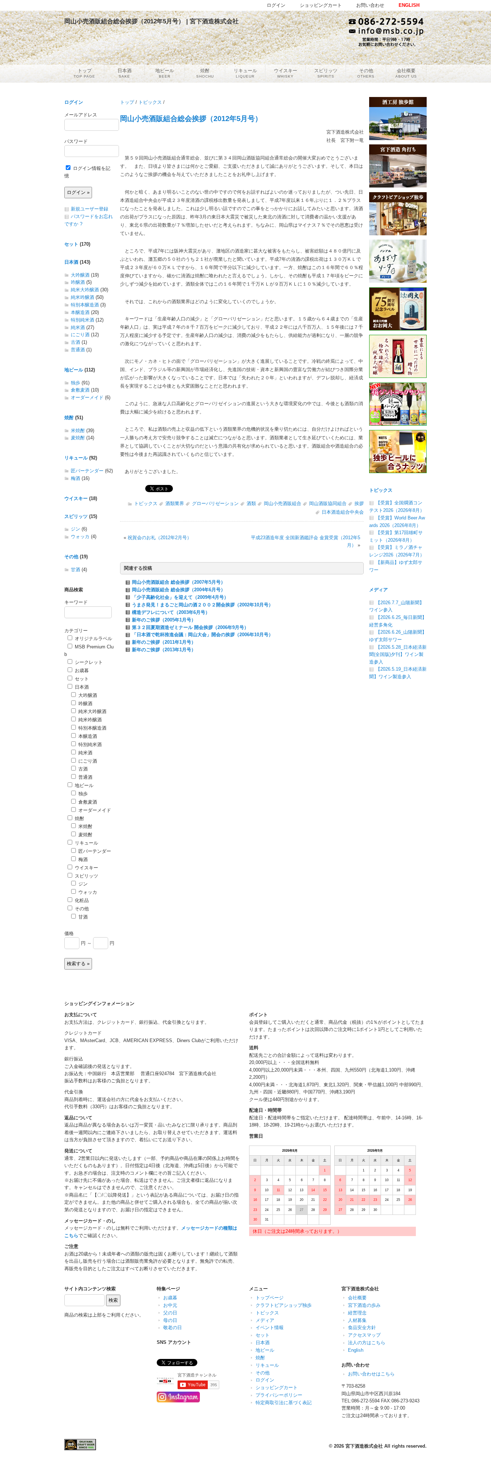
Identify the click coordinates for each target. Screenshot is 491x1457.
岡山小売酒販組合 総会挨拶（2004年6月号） (178, 589)
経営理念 (357, 1312)
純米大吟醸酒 (85, 289)
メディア (378, 589)
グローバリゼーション (215, 503)
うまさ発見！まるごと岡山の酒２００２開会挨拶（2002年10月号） (202, 604)
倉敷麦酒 (80, 390)
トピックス (150, 102)
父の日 (170, 1312)
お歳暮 (81, 670)
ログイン (73, 102)
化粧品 (81, 900)
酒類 (251, 503)
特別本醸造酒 (85, 304)
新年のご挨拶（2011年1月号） (164, 642)
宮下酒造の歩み (364, 1305)
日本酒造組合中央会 (343, 512)
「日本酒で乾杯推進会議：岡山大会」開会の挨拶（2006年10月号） (202, 634)
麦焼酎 (78, 437)
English (355, 1350)
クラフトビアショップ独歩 (284, 1305)
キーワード (76, 602)
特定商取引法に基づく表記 (284, 1402)
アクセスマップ (364, 1335)
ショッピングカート (277, 1387)
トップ (127, 102)
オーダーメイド (87, 397)
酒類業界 (174, 503)
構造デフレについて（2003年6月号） (171, 612)
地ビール (73, 370)
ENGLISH (409, 5)
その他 (71, 556)
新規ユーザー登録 (89, 209)
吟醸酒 (78, 282)
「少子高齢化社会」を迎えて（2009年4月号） (180, 597)
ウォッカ (80, 536)
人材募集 (357, 1320)
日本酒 (71, 262)
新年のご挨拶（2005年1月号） (164, 620)
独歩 (75, 382)
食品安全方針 (362, 1327)
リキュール (76, 458)
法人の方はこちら (366, 1342)
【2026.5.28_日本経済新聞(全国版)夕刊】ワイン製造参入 (398, 654)
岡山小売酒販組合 (282, 503)
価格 (69, 933)
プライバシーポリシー (279, 1395)
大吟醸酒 (80, 275)
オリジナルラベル (92, 638)
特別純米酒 (82, 320)
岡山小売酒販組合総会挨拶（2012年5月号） (191, 118)
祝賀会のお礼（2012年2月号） (160, 537)
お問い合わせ (370, 5)
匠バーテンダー (87, 470)
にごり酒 (80, 334)
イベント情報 (270, 1327)
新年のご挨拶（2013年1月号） (164, 649)
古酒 (75, 342)
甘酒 (75, 569)
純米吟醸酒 (82, 297)
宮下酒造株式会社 (364, 1446)
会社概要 (357, 1297)
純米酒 (78, 327)
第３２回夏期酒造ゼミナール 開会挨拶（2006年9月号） (190, 627)
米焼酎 (78, 430)
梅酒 (75, 478)
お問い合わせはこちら (371, 1374)
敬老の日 (172, 1327)
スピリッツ (76, 516)
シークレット (88, 662)
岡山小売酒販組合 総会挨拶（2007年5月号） (178, 582)
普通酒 (78, 349)
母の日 (170, 1320)
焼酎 (69, 417)
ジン (75, 529)
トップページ (270, 1297)
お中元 (170, 1305)
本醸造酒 (80, 312)
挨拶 (359, 503)
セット (71, 244)
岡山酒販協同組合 (328, 503)
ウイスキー (76, 498)
